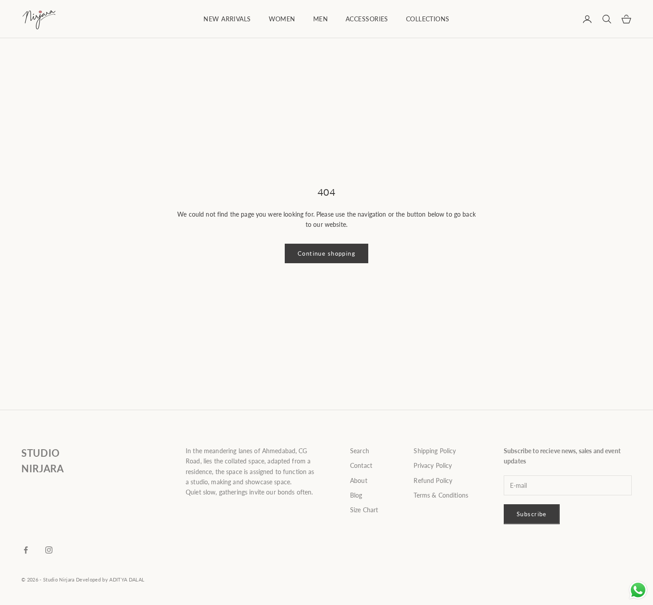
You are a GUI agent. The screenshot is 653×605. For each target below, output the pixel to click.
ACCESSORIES (367, 19)
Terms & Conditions (441, 495)
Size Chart (364, 510)
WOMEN (282, 19)
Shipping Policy (435, 451)
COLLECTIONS (428, 19)
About (358, 480)
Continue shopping (326, 253)
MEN (320, 19)
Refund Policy (433, 480)
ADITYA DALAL (126, 579)
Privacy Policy (433, 465)
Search (359, 451)
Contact (361, 465)
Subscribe (532, 514)
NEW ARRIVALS (227, 19)
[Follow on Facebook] (25, 550)
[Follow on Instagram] (48, 550)
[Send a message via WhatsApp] (638, 590)
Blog (356, 495)
